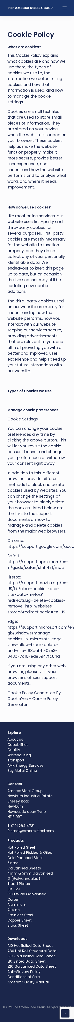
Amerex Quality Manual (28, 982)
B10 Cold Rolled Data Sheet (31, 956)
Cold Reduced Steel (25, 857)
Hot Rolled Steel (21, 847)
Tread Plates (18, 883)
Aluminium (16, 904)
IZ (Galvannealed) (23, 878)
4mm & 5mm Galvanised (30, 873)
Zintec (12, 862)
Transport (15, 760)
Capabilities (17, 744)
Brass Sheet (17, 925)
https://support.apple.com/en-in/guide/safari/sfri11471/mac (37, 565)
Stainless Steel (20, 915)
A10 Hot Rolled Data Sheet (30, 945)
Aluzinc (13, 909)
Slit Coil (13, 889)
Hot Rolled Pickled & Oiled (29, 852)
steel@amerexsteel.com (32, 830)
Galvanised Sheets (24, 868)
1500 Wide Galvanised (26, 894)
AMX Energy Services (25, 765)
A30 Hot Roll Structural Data (32, 950)
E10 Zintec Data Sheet (26, 961)
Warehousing (19, 755)
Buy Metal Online (22, 770)
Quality (13, 749)
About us (15, 739)
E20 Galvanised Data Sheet (31, 966)
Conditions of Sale (23, 976)
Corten (13, 899)
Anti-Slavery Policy (23, 971)
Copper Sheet (19, 920)
